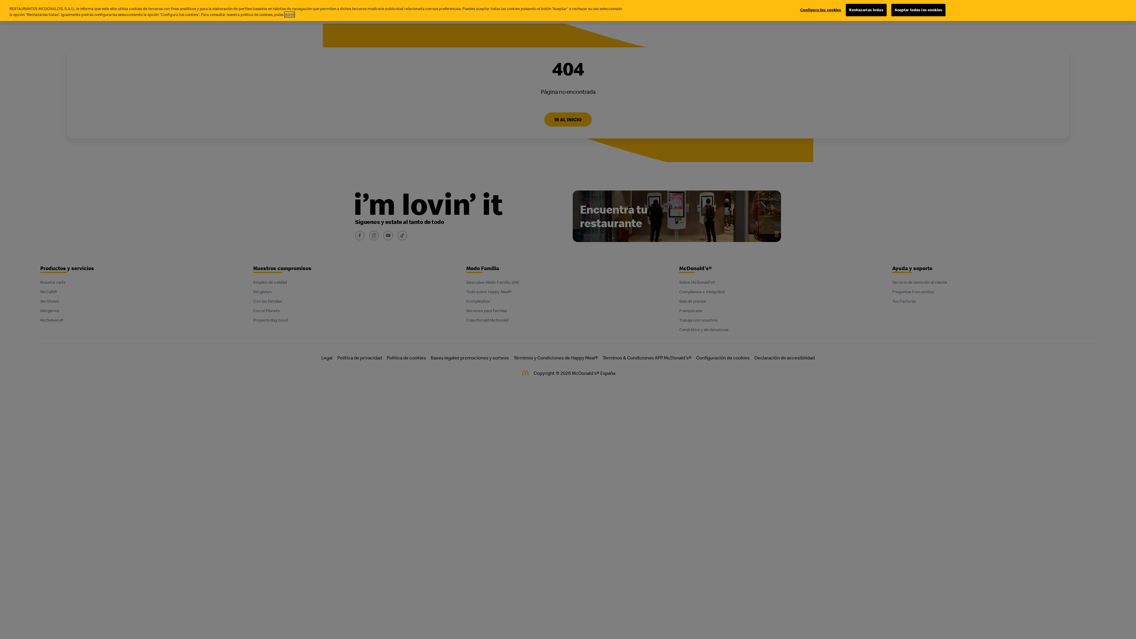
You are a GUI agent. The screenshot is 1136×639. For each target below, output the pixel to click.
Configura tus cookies (820, 9)
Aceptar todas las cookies (918, 9)
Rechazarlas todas (866, 9)
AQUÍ (289, 14)
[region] (568, 10)
